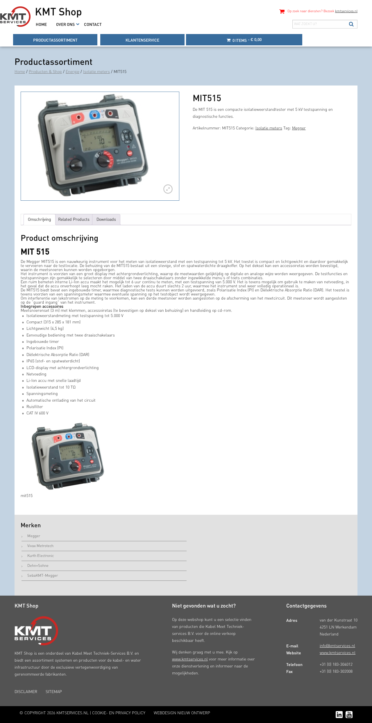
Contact (93, 24)
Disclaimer (26, 692)
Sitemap (54, 692)
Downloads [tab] (106, 220)
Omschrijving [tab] (39, 220)
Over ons (65, 24)
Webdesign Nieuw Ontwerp (182, 713)
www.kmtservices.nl (190, 659)
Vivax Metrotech (40, 546)
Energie (72, 72)
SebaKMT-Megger (42, 576)
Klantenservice (142, 39)
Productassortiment (55, 39)
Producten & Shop (45, 72)
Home (41, 24)
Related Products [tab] (74, 220)
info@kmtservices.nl (337, 646)
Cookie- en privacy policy (118, 713)
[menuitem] (41, 24)
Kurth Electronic (40, 556)
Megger (299, 128)
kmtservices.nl (346, 11)
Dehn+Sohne (38, 566)
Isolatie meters (96, 72)
